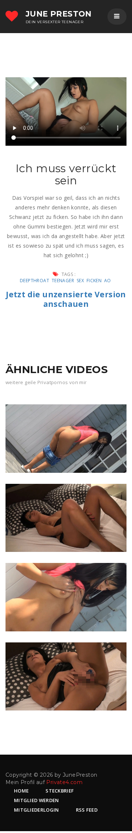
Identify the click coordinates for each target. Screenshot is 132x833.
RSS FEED (87, 810)
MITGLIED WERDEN (36, 800)
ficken (94, 280)
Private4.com (64, 782)
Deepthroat (34, 280)
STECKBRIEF (59, 790)
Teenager (63, 280)
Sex (80, 280)
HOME (21, 790)
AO (107, 280)
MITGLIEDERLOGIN (36, 810)
